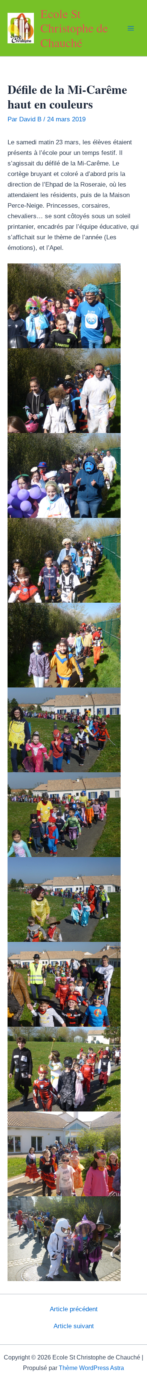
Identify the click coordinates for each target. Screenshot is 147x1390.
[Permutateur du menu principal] (131, 28)
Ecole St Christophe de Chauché (74, 28)
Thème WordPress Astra (91, 1368)
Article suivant (74, 1326)
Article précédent (74, 1309)
